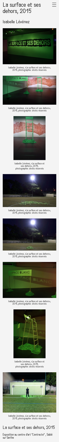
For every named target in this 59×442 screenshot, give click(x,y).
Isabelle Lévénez (16, 21)
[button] (54, 6)
